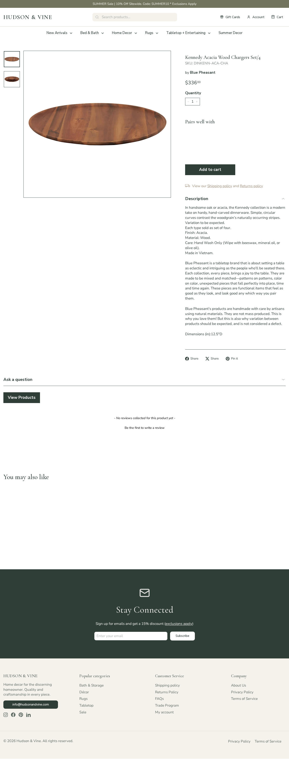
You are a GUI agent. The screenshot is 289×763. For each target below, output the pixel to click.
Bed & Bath (89, 32)
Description (196, 199)
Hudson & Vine (27, 17)
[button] (144, 427)
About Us (238, 685)
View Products (22, 397)
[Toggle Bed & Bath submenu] (102, 33)
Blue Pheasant (202, 72)
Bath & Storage (91, 685)
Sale (82, 712)
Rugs (149, 32)
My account (164, 712)
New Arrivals (57, 32)
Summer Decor (230, 32)
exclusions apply (178, 623)
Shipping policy (167, 685)
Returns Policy (166, 692)
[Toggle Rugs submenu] (157, 33)
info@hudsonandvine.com (30, 704)
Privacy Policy (242, 692)
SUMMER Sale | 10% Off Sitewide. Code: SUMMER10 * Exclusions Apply (145, 4)
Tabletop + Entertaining (185, 32)
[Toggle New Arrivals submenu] (71, 33)
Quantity (193, 92)
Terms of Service (244, 698)
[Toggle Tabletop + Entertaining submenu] (209, 33)
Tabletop (86, 705)
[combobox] (134, 17)
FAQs (159, 698)
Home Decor (122, 32)
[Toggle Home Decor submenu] (136, 33)
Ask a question (17, 379)
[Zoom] (97, 124)
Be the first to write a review (145, 428)
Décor (84, 692)
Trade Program (167, 705)
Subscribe (182, 636)
